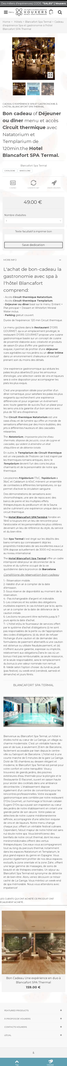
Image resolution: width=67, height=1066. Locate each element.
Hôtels (18, 21)
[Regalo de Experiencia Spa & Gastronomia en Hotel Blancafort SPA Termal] (33, 58)
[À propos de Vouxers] (33, 1018)
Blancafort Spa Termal (38, 21)
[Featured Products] (33, 1010)
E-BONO (13, 188)
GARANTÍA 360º (33, 188)
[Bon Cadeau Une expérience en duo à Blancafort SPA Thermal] (33, 942)
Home (6, 21)
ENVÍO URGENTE (54, 188)
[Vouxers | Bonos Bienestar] (31, 12)
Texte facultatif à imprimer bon (33, 231)
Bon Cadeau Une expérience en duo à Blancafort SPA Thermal (33, 980)
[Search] (59, 12)
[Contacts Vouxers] (33, 1026)
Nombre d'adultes (15, 215)
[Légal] (33, 1035)
